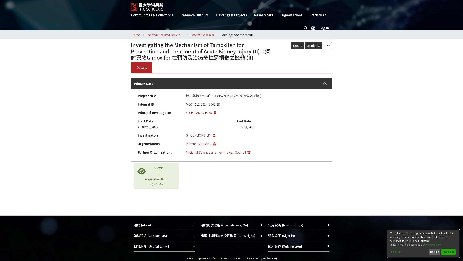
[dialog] (423, 243)
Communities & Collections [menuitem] (152, 15)
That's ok (448, 252)
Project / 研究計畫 (202, 35)
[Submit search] (305, 28)
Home (135, 35)
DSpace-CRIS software (207, 258)
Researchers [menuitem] (263, 15)
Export (297, 45)
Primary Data (143, 83)
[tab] (231, 83)
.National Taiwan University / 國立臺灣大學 (165, 35)
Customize (396, 252)
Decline (434, 252)
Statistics (313, 45)
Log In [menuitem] (324, 28)
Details (142, 67)
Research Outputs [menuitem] (194, 15)
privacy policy (433, 244)
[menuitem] (318, 15)
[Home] (212, 5)
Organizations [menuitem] (291, 15)
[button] (325, 83)
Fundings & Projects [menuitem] (231, 15)
